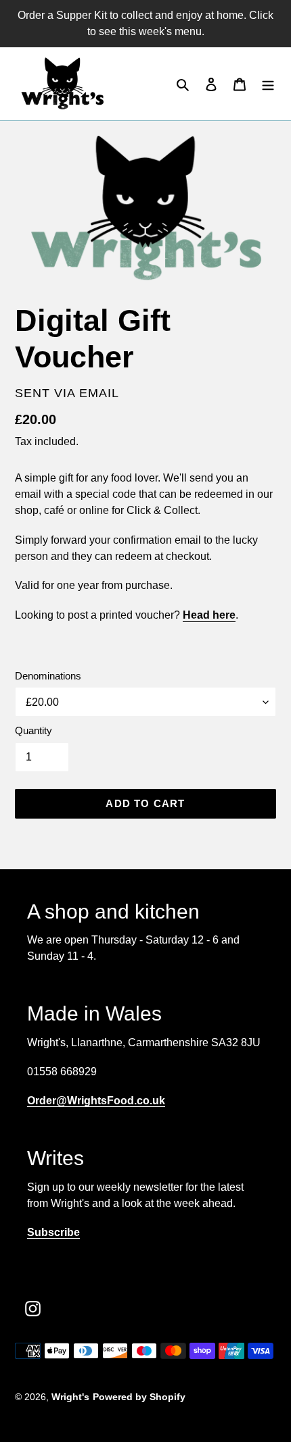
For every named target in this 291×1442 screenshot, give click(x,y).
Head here (209, 615)
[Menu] (268, 83)
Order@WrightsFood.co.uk (96, 1100)
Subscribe (53, 1232)
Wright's (70, 1396)
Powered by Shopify (139, 1396)
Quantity (33, 730)
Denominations (48, 675)
